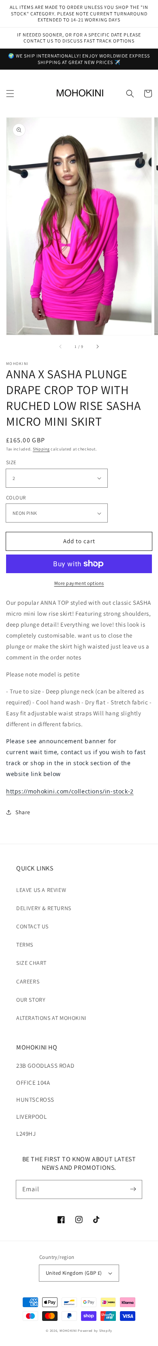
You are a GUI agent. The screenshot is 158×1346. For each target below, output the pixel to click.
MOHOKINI (68, 1330)
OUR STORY (30, 999)
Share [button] (22, 812)
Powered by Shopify (95, 1330)
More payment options (79, 583)
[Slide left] (61, 346)
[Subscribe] (133, 1189)
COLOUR (16, 497)
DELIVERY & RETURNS (43, 908)
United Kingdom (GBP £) (74, 1272)
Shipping (41, 449)
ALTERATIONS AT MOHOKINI (51, 1018)
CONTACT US (32, 926)
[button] (10, 93)
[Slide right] (97, 346)
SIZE (11, 462)
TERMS (24, 944)
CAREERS (27, 981)
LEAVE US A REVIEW (41, 890)
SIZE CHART (31, 962)
